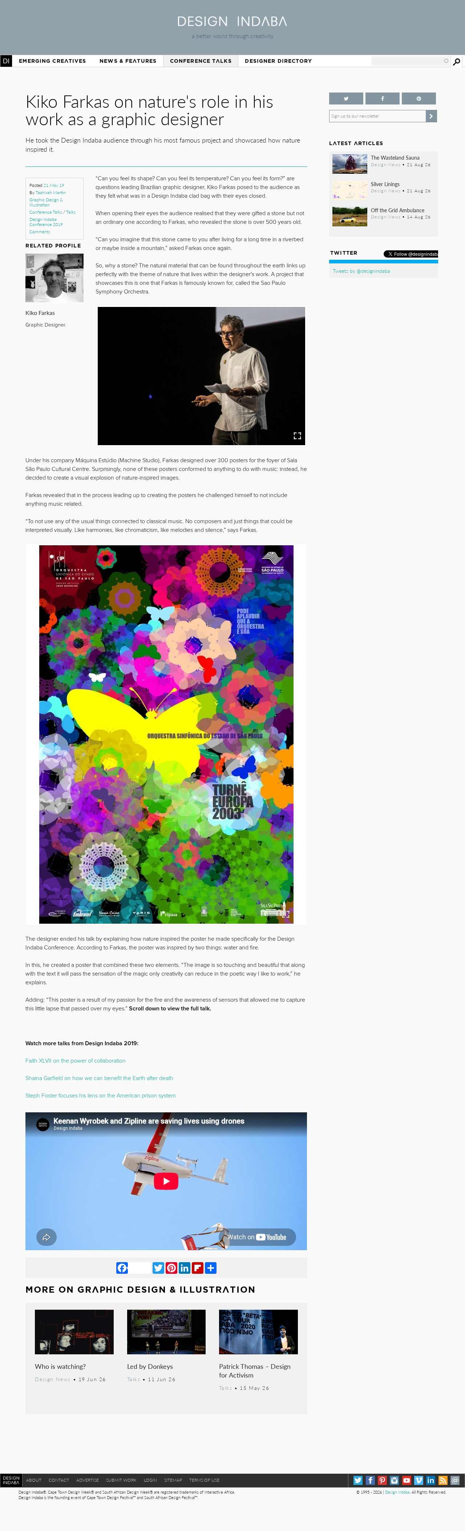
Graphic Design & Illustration (46, 202)
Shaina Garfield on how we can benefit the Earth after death (99, 1078)
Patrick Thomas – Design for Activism (255, 1370)
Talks (71, 212)
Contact (59, 1480)
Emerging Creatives (52, 61)
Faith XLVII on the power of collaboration (75, 1060)
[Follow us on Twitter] (346, 98)
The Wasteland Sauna (395, 157)
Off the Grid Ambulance (397, 210)
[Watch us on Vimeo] (418, 1480)
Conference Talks (201, 61)
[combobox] (410, 61)
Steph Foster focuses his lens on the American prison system (100, 1095)
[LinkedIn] (184, 1267)
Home (6, 61)
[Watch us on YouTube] (406, 1480)
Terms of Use (204, 1480)
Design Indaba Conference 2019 (46, 221)
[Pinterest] (171, 1267)
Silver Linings (385, 184)
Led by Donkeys (150, 1366)
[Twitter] (158, 1267)
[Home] (232, 24)
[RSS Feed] (443, 1480)
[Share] (211, 1267)
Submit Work (121, 1480)
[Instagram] (394, 1480)
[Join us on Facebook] (382, 98)
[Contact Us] (455, 1480)
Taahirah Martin (51, 192)
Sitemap (173, 1480)
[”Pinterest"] (419, 98)
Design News (52, 1379)
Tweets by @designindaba (361, 270)
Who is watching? (60, 1366)
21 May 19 (54, 185)
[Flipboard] (197, 1267)
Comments (39, 232)
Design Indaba (397, 1492)
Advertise (87, 1480)
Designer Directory (278, 61)
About (33, 1480)
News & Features (128, 61)
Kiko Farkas (40, 312)
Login (150, 1480)
